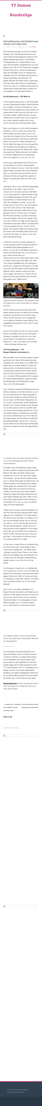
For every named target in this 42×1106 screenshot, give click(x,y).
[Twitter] (23, 695)
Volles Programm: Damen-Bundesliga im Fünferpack (30, 707)
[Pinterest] (27, 695)
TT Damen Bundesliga (21, 10)
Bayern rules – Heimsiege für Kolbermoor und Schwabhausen (12, 707)
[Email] (36, 695)
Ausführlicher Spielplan (10, 728)
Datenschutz (20, 1092)
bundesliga (33, 47)
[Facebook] (18, 695)
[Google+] (32, 695)
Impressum (11, 1092)
